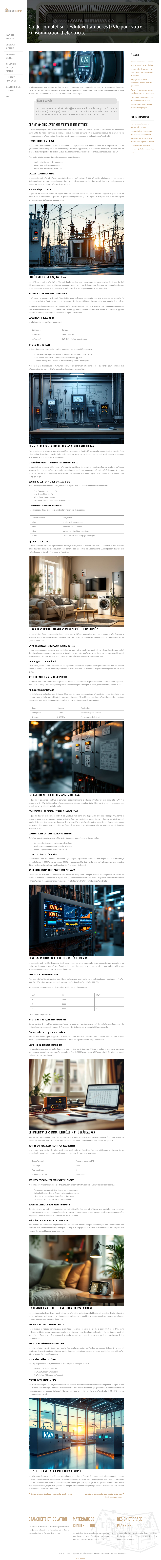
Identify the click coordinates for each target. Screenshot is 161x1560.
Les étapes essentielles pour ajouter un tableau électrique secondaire (103, 1495)
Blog (7, 96)
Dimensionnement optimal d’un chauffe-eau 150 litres (51, 1494)
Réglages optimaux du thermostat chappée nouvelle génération (141, 82)
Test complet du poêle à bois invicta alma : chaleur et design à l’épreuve (142, 72)
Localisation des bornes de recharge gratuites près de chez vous (142, 149)
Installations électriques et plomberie (11, 68)
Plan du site (80, 1558)
